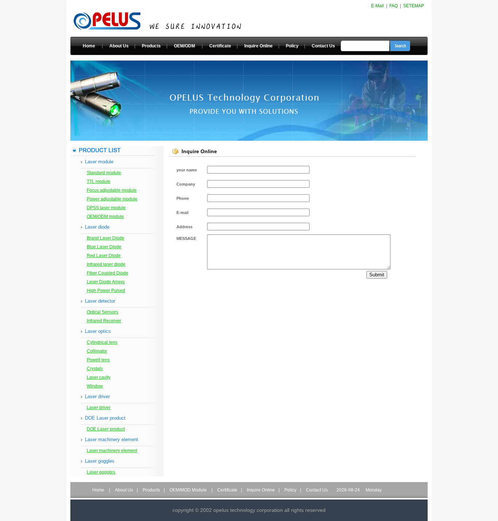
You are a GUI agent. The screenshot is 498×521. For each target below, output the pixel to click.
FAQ (393, 5)
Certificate (220, 45)
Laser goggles (101, 472)
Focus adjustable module (112, 190)
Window (95, 386)
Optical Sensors (102, 312)
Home (89, 45)
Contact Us (323, 45)
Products (151, 45)
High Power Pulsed (106, 290)
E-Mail (377, 5)
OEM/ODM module (105, 216)
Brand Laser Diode (105, 238)
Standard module (104, 172)
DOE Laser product (106, 429)
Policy (292, 45)
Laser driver (98, 407)
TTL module (98, 181)
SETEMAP (413, 5)
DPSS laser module (106, 207)
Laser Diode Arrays (106, 281)
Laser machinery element (112, 450)
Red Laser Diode (104, 255)
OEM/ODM (184, 45)
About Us (119, 45)
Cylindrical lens (102, 342)
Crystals (95, 368)
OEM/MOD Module (188, 490)
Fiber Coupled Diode (107, 273)
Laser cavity (98, 377)
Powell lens (98, 359)
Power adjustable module (112, 199)
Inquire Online (258, 45)
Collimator (97, 351)
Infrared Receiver (104, 320)
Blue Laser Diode (104, 246)
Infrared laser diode (106, 264)
